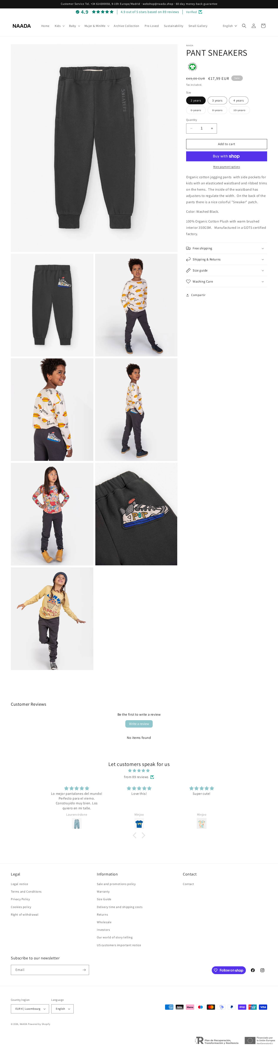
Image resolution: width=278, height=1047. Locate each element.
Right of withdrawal (24, 914)
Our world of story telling (115, 937)
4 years (238, 100)
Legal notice (19, 884)
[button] (59, 25)
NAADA (24, 1024)
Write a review (139, 723)
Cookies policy (21, 907)
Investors (103, 930)
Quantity (191, 120)
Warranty (103, 891)
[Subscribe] (84, 970)
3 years (217, 100)
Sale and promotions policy (116, 884)
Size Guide (104, 899)
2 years (196, 100)
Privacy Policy (20, 899)
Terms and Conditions (26, 891)
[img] (139, 770)
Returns (102, 914)
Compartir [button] (198, 295)
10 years (241, 111)
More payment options (226, 166)
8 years (219, 111)
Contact (188, 884)
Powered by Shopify (39, 1024)
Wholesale (104, 922)
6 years (198, 111)
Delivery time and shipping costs (119, 907)
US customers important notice (119, 945)
